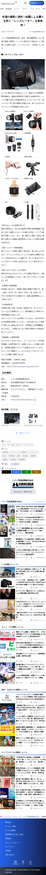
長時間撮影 (22, 459)
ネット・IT (6, 444)
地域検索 (9, 9)
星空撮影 (25, 456)
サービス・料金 (10, 826)
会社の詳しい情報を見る (23, 492)
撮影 (18, 456)
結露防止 (5, 459)
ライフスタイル (28, 444)
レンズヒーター (33, 452)
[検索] (25, 3)
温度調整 (33, 456)
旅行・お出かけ (16, 444)
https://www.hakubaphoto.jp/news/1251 (23, 366)
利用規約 (8, 838)
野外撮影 (13, 459)
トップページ (6, 816)
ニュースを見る (38, 501)
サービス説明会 (10, 830)
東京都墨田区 (15, 464)
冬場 (4, 456)
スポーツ (25, 9)
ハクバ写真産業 (21, 452)
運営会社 (8, 822)
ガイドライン (9, 846)
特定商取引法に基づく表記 (14, 834)
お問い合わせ (9, 855)
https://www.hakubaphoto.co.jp (23, 400)
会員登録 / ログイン (36, 3)
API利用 (8, 850)
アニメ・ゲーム (35, 9)
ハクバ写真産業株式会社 (36, 32)
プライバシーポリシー (12, 842)
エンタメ (17, 9)
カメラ (13, 452)
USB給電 (5, 452)
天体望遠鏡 (11, 456)
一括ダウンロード (24, 433)
